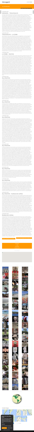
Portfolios (25, 8)
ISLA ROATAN (17, 246)
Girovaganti (6, 2)
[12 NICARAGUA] (33, 12)
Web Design (26, 431)
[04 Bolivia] (25, 411)
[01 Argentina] (6, 411)
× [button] (12, 415)
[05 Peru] (31, 411)
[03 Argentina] (19, 411)
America (27, 8)
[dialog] (7, 423)
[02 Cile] (12, 411)
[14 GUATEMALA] (0, 12)
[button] (7, 429)
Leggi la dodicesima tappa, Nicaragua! (8, 238)
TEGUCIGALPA (17, 243)
